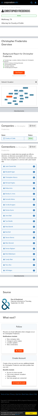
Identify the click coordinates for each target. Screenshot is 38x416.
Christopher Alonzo (11, 177)
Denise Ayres (9, 210)
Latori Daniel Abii (10, 166)
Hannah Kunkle (21, 98)
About (31, 394)
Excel (33, 126)
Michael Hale (26, 97)
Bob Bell (8, 232)
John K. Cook (16, 93)
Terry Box (8, 265)
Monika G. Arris (10, 194)
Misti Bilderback (10, 254)
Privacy (12, 394)
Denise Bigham (10, 248)
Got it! (31, 413)
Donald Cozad (21, 95)
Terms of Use (5, 394)
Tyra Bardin (9, 221)
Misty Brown (26, 93)
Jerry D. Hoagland (11, 93)
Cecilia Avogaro (10, 205)
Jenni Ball (8, 215)
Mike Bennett (9, 243)
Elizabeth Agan (10, 172)
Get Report (19, 72)
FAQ (35, 394)
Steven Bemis (9, 237)
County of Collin (10, 138)
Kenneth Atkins (10, 199)
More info (17, 414)
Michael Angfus (10, 183)
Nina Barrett (9, 226)
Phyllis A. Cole (21, 101)
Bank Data (25, 394)
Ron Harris (6, 99)
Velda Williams (16, 90)
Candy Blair (9, 259)
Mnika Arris (8, 188)
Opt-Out (18, 394)
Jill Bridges (8, 270)
